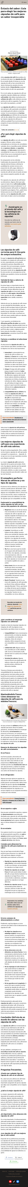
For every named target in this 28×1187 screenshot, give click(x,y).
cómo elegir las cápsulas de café (14, 606)
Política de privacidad (14, 1174)
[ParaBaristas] (2, 2)
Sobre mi (4, 1171)
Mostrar (16, 129)
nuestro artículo (12, 908)
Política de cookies (21, 1171)
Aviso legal (11, 1171)
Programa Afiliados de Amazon (14, 1176)
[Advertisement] (14, 36)
